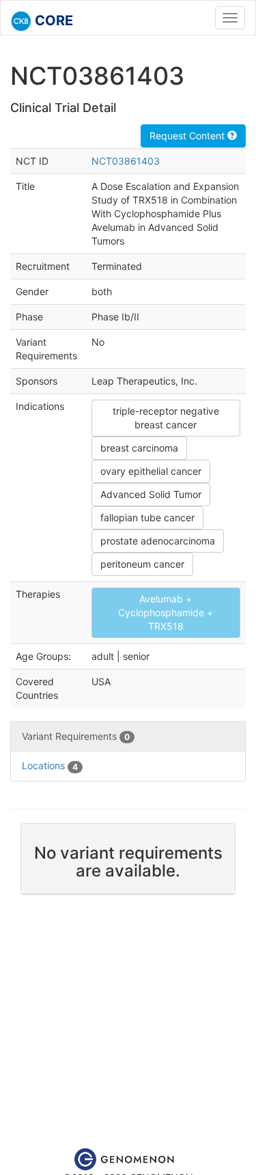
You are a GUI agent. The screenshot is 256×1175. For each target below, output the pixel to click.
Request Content (188, 135)
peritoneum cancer (142, 564)
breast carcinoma (139, 448)
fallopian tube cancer (147, 517)
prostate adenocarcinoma (157, 541)
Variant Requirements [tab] (76, 736)
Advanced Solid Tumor (150, 494)
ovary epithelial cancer (150, 471)
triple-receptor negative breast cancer (166, 417)
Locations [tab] (50, 765)
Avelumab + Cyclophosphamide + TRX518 (165, 612)
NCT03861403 (125, 161)
